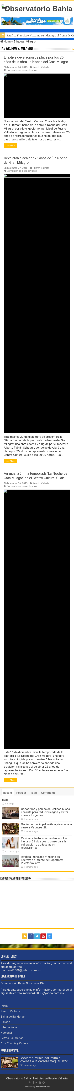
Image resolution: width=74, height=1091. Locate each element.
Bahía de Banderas (13, 1016)
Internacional (9, 1027)
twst (5, 799)
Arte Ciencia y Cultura (14, 1043)
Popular (21, 792)
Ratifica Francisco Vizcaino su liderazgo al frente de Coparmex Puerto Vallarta (42, 860)
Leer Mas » (10, 145)
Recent (7, 792)
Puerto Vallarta (41, 67)
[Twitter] (37, 936)
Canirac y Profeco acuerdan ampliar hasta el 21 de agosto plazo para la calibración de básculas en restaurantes (44, 843)
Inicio (4, 1006)
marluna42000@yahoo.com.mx (21, 970)
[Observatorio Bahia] (37, 8)
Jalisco (5, 1022)
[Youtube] (43, 936)
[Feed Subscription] (73, 49)
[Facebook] (31, 936)
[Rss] (24, 936)
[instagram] (49, 936)
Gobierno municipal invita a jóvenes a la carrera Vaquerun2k (46, 826)
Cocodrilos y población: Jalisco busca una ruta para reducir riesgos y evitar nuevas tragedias (45, 812)
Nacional (6, 1032)
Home (7, 41)
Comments (48, 792)
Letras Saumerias (12, 1038)
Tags (33, 792)
